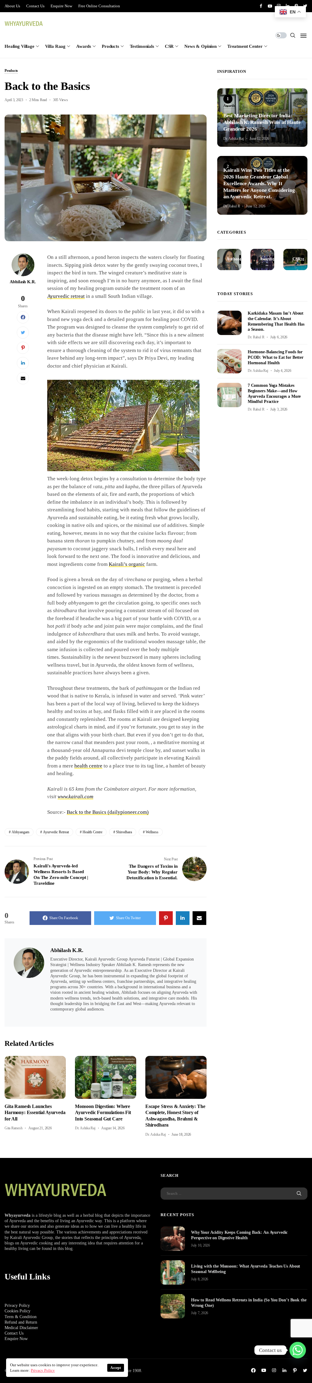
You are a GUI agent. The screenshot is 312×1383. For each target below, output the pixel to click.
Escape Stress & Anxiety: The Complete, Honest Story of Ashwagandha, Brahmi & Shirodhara (175, 1115)
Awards (83, 46)
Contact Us (35, 6)
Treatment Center (245, 46)
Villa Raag (55, 46)
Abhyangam (20, 832)
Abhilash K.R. (23, 282)
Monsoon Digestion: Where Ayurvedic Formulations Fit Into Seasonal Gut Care (103, 1112)
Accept (115, 1368)
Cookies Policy (17, 1311)
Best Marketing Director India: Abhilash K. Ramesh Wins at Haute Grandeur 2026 (262, 122)
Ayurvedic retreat (66, 296)
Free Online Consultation (99, 6)
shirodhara (124, 832)
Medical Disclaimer (21, 1327)
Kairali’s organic (127, 564)
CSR (169, 46)
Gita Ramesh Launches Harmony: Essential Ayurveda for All (35, 1112)
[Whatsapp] (297, 1350)
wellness (152, 832)
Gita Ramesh (13, 1128)
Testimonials (142, 46)
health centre (88, 766)
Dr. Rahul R (231, 206)
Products (110, 46)
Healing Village (19, 46)
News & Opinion (200, 46)
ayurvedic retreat (56, 832)
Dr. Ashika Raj (85, 1128)
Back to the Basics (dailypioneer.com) (108, 812)
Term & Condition (21, 1316)
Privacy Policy (17, 1305)
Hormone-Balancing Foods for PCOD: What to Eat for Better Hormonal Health (275, 357)
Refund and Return (21, 1322)
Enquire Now (61, 6)
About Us (12, 6)
